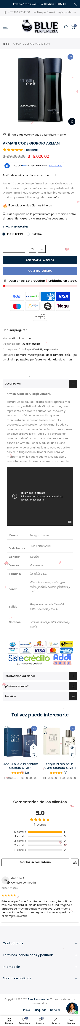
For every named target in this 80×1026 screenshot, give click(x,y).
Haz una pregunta (15, 330)
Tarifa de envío (13, 175)
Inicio (6, 44)
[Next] (73, 740)
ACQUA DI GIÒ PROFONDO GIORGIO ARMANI (20, 766)
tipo (67, 355)
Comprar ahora (40, 271)
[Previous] (6, 740)
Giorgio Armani (21, 338)
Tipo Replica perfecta (28, 359)
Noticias (55, 1010)
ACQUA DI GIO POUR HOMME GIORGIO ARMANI (59, 766)
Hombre (21, 355)
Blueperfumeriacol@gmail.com (56, 12)
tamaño (58, 355)
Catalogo (25, 349)
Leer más (52, 197)
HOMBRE (37, 349)
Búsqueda (40, 1010)
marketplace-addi (40, 355)
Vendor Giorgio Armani (57, 359)
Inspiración (51, 349)
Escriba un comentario (35, 862)
